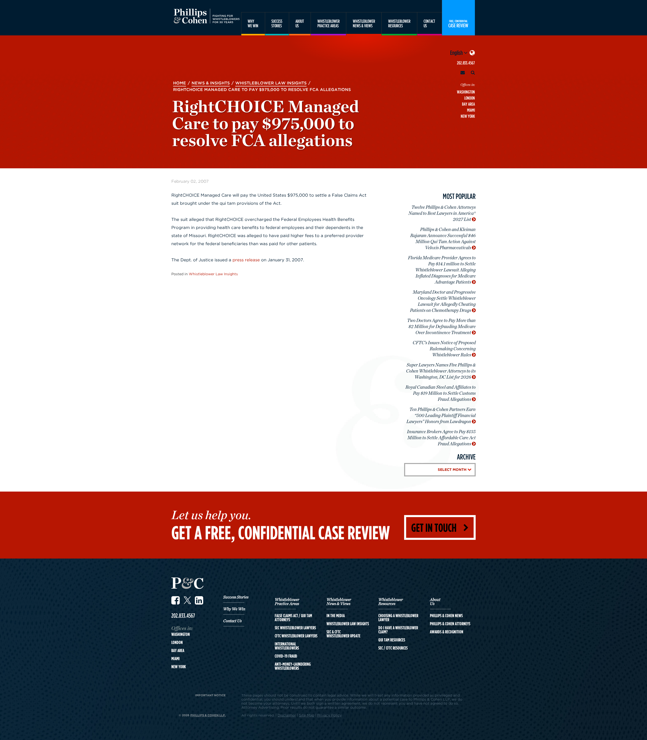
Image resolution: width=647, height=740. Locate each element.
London (469, 98)
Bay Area (468, 104)
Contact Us (232, 621)
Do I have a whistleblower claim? (398, 630)
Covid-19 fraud (286, 656)
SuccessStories (276, 23)
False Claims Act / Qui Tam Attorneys (293, 618)
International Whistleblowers (287, 646)
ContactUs (429, 23)
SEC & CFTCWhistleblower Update (343, 634)
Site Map (306, 715)
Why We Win (234, 609)
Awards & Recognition (446, 632)
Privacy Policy (329, 715)
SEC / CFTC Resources (393, 648)
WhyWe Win (253, 23)
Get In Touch (433, 527)
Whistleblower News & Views (339, 602)
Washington (466, 91)
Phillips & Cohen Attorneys (450, 624)
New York (468, 116)
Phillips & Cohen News (446, 616)
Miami (471, 110)
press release (246, 260)
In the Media (336, 616)
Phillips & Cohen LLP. (208, 715)
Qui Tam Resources (391, 640)
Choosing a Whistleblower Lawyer (398, 618)
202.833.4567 (466, 62)
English (457, 52)
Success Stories (235, 597)
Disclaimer (287, 715)
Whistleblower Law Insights (213, 274)
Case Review (458, 23)
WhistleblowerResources (399, 23)
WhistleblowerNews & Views (364, 23)
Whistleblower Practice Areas (287, 602)
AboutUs (299, 23)
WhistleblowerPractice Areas (328, 23)
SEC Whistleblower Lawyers (295, 628)
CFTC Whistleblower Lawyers (296, 636)
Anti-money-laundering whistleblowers (293, 666)
